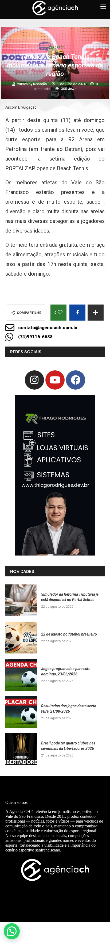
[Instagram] (34, 380)
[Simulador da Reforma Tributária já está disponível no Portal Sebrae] (21, 600)
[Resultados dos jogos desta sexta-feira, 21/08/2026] (21, 712)
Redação (40, 84)
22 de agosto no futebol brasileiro (69, 634)
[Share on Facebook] (77, 313)
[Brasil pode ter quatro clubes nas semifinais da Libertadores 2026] (21, 749)
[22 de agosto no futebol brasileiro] (21, 637)
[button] (12, 931)
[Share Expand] (96, 313)
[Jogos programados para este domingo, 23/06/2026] (21, 675)
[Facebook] (75, 380)
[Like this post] (60, 313)
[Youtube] (55, 380)
